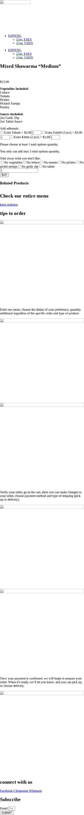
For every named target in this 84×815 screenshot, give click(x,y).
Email (4, 808)
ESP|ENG (14, 35)
